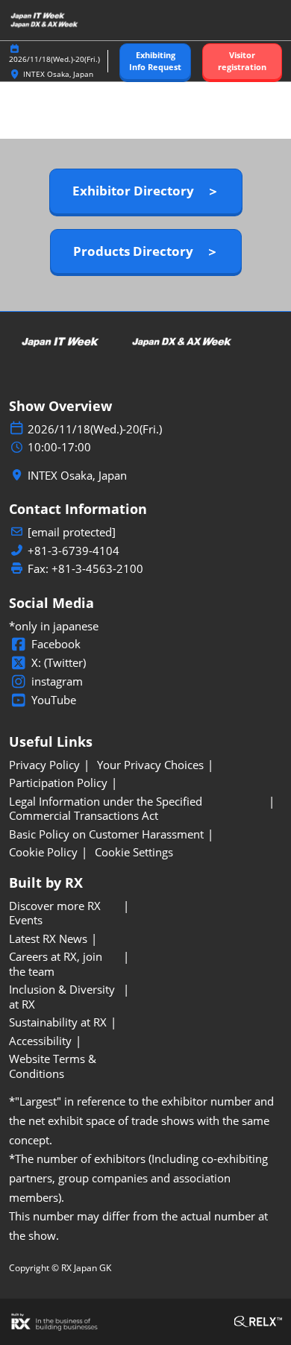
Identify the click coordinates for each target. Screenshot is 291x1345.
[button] (155, 61)
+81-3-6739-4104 (73, 551)
